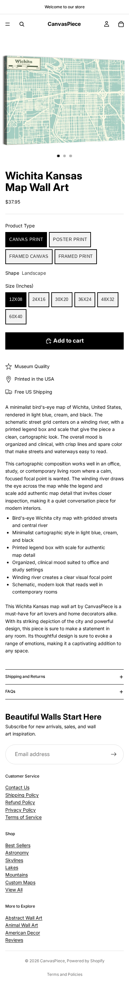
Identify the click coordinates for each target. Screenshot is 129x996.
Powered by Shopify (86, 960)
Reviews (14, 940)
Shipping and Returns (25, 676)
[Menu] (7, 24)
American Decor (22, 932)
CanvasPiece (52, 960)
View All (13, 889)
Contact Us (17, 787)
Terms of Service (23, 817)
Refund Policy (20, 802)
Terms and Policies (64, 974)
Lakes (11, 867)
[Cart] (121, 24)
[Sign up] (114, 754)
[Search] (22, 24)
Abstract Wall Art (23, 918)
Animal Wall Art (21, 925)
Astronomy (17, 852)
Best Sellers (17, 845)
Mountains (16, 874)
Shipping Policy (22, 795)
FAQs (10, 691)
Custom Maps (20, 882)
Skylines (14, 860)
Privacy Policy (20, 809)
